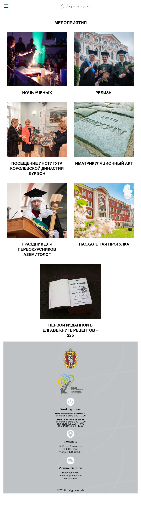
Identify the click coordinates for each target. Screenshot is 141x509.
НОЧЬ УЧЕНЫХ (37, 92)
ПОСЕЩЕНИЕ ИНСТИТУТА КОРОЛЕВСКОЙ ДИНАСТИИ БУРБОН (37, 168)
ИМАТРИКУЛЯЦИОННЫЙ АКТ (104, 163)
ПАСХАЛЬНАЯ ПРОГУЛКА (104, 244)
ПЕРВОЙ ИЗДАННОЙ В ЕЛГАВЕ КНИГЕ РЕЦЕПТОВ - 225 (70, 330)
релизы (104, 92)
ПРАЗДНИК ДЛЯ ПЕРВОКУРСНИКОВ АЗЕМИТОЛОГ (37, 249)
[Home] (70, 7)
